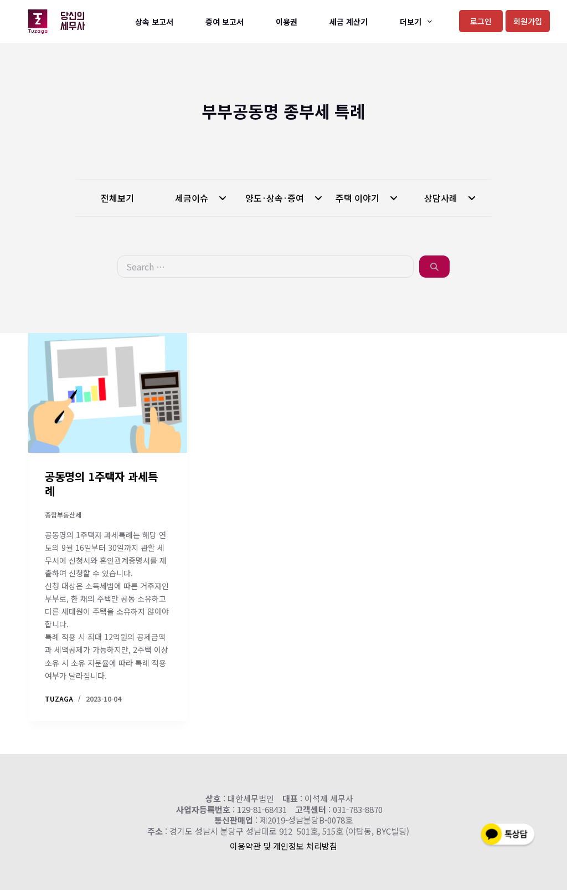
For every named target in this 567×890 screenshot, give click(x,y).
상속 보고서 (154, 21)
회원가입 (527, 21)
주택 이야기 (359, 197)
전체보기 (117, 197)
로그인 (481, 21)
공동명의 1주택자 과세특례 (101, 483)
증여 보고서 (224, 21)
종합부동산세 (63, 514)
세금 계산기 (348, 21)
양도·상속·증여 (275, 197)
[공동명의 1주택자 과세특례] (107, 392)
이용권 (286, 21)
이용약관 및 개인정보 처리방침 (283, 846)
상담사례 (442, 197)
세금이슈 (192, 197)
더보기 (410, 21)
